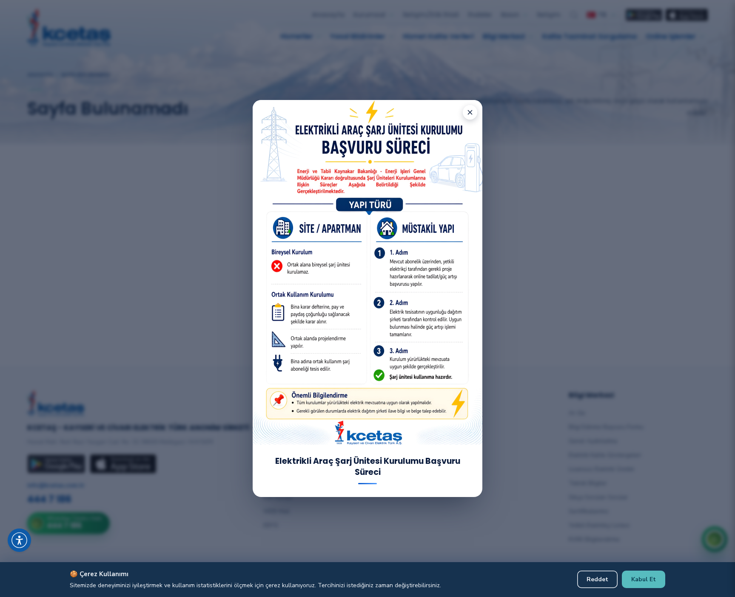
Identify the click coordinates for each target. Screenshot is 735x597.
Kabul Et (643, 579)
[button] (30, 530)
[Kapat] (470, 112)
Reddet (597, 579)
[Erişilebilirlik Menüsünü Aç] (19, 540)
